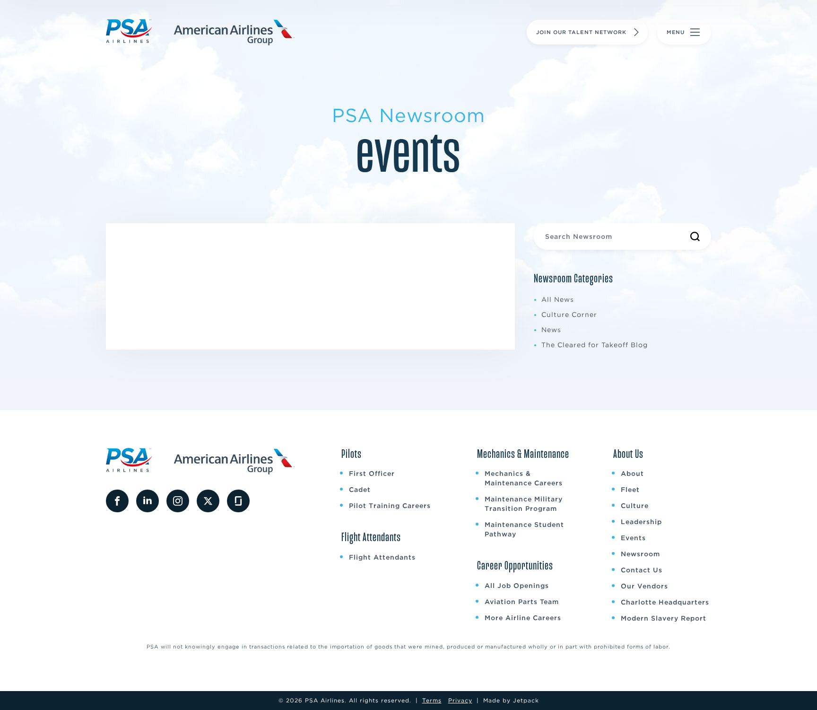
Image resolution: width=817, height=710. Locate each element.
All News (557, 299)
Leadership (641, 522)
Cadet (360, 489)
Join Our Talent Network (581, 32)
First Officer (372, 473)
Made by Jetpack (511, 700)
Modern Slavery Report (663, 618)
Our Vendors (644, 586)
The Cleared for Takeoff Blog (594, 345)
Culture (635, 505)
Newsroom (640, 554)
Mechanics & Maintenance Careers (524, 478)
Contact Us (641, 570)
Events (633, 538)
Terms (432, 700)
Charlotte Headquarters (665, 602)
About (632, 473)
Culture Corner (569, 314)
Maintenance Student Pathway (524, 529)
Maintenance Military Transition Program (524, 503)
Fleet (630, 489)
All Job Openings (517, 585)
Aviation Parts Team (522, 601)
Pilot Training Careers (390, 505)
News (551, 329)
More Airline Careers (523, 618)
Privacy (460, 700)
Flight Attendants (382, 557)
